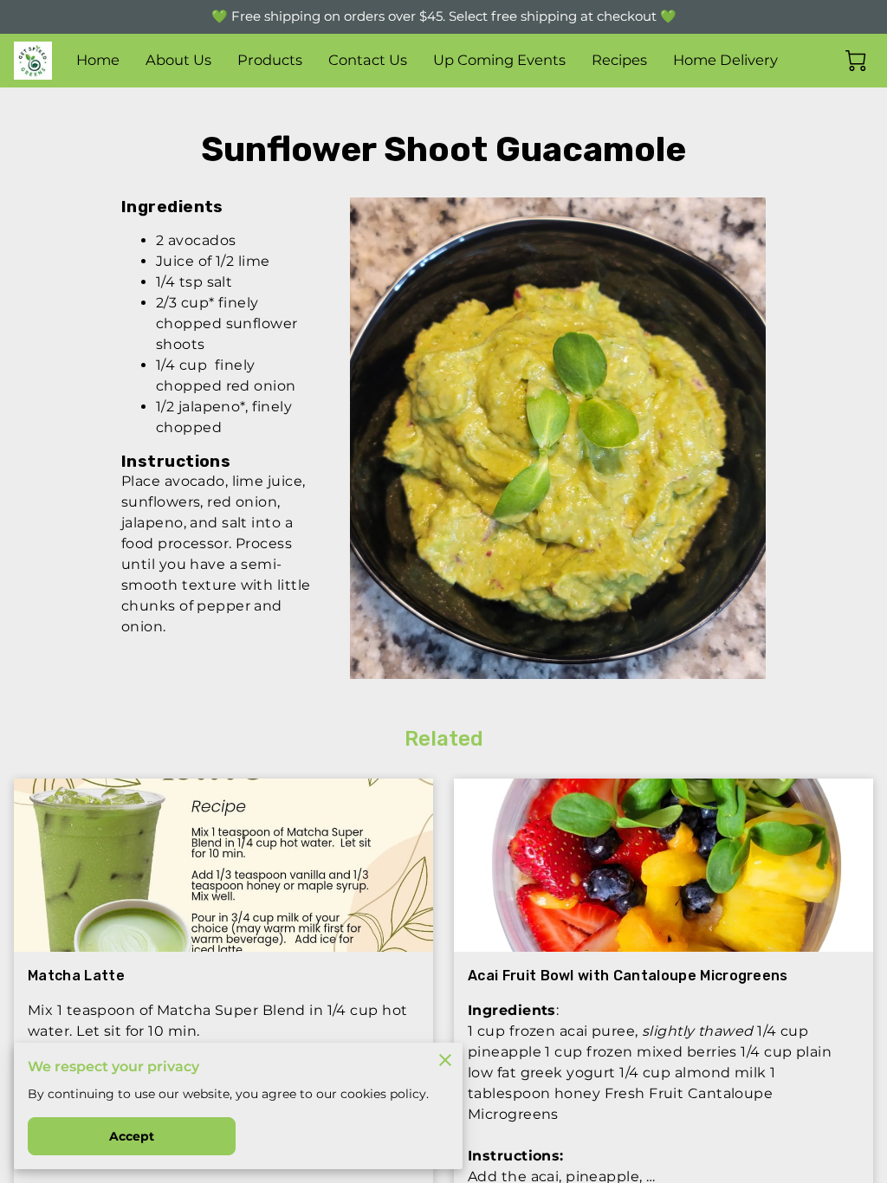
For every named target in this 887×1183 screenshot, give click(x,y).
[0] (855, 60)
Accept (132, 1136)
